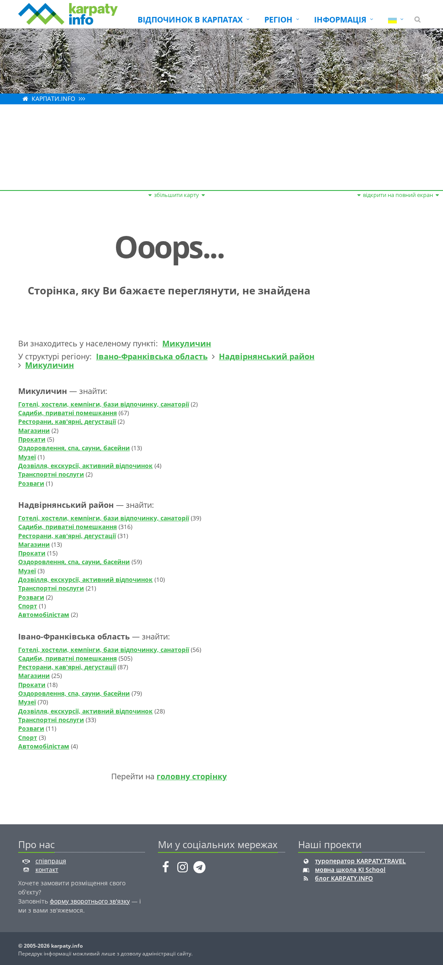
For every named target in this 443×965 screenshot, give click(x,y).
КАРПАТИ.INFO (53, 98)
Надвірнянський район (267, 356)
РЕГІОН (278, 19)
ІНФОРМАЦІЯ (340, 19)
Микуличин (186, 343)
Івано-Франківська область (152, 356)
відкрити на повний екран (398, 195)
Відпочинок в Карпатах (190, 19)
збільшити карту (176, 195)
